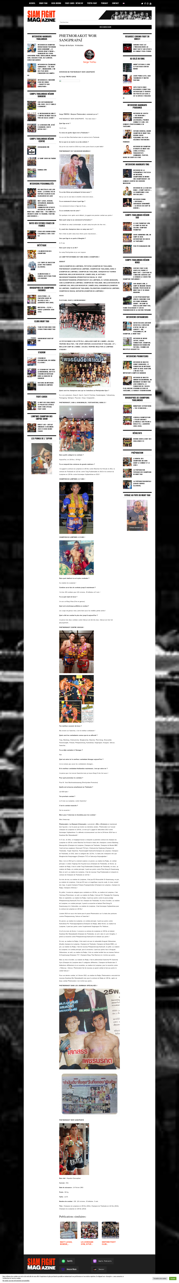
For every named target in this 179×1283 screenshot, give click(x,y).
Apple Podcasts (105, 1261)
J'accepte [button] (172, 1278)
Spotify (69, 1261)
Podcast (104, 3)
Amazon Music (72, 1269)
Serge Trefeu (89, 62)
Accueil (32, 3)
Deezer (101, 1269)
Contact (115, 3)
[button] (35, 460)
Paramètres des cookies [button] (160, 1278)
